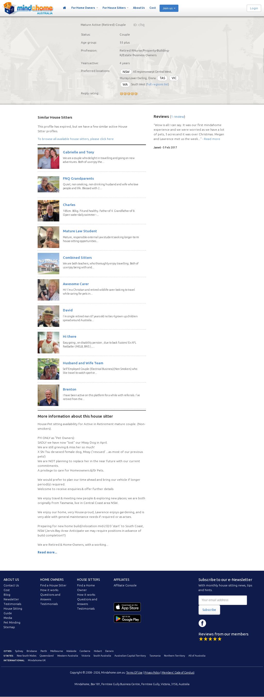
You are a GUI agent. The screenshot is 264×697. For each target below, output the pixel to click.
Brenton (69, 389)
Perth (43, 651)
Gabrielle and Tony (78, 152)
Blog (7, 594)
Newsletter (11, 599)
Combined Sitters (77, 257)
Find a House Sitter (53, 585)
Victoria (85, 655)
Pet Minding (12, 622)
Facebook (202, 623)
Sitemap (9, 627)
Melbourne (56, 651)
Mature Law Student (80, 231)
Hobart (98, 651)
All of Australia (196, 655)
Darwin (109, 651)
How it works (49, 590)
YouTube (225, 623)
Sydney (19, 651)
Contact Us (11, 585)
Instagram (214, 623)
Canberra (85, 651)
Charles (69, 205)
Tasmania (155, 655)
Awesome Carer (76, 284)
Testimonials (12, 603)
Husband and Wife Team (83, 363)
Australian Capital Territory (130, 655)
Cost (153, 7)
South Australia (102, 655)
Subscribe (209, 609)
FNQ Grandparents (78, 178)
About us (11, 579)
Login (254, 8)
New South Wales (26, 655)
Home (64, 8)
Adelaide (71, 651)
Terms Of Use (134, 672)
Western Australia (67, 655)
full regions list (157, 84)
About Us (139, 7)
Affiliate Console (125, 585)
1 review (177, 116)
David (68, 310)
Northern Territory (174, 655)
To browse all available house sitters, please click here (76, 138)
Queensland (47, 655)
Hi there (69, 336)
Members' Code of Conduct (178, 672)
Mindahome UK (37, 660)
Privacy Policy (152, 672)
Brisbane (32, 651)
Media (8, 617)
